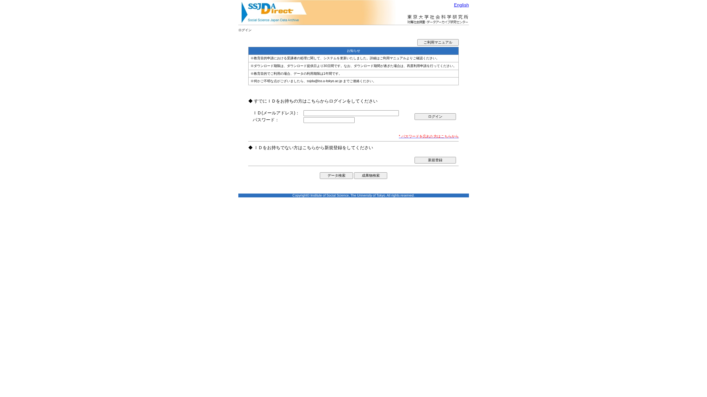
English (461, 5)
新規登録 (435, 160)
